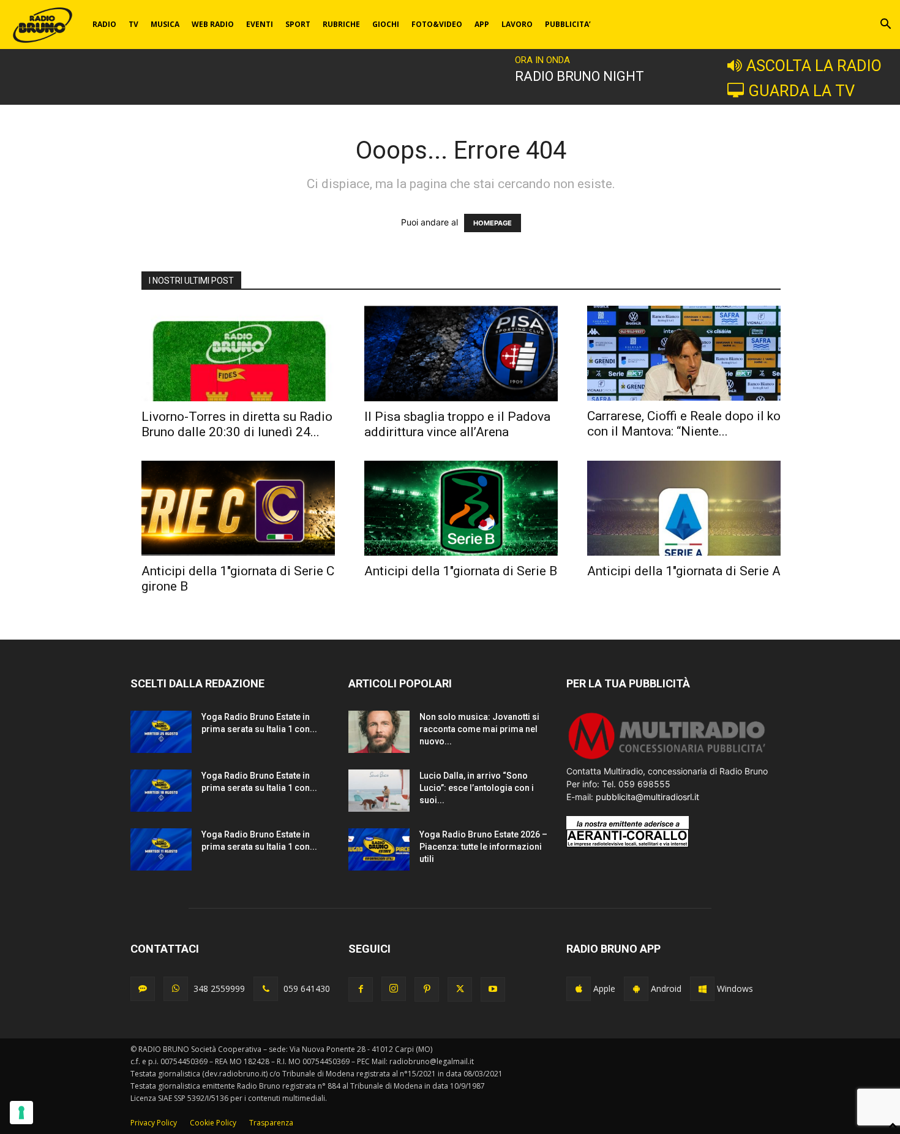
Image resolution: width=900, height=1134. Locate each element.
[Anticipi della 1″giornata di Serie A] (684, 508)
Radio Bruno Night (579, 76)
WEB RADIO (213, 24)
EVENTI (259, 24)
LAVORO (517, 24)
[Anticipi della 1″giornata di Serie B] (461, 508)
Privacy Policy (153, 1122)
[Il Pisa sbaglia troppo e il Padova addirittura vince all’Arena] (461, 353)
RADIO (104, 24)
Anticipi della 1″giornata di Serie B (460, 571)
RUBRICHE (341, 24)
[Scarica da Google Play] (636, 989)
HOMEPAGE (492, 223)
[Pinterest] (426, 989)
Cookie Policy (213, 1122)
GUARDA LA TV (801, 90)
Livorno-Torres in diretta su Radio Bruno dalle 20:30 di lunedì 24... (236, 424)
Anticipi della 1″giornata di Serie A (684, 571)
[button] (885, 25)
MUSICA (165, 24)
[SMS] (142, 989)
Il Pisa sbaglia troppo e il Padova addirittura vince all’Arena (457, 424)
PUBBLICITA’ (568, 24)
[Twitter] (460, 989)
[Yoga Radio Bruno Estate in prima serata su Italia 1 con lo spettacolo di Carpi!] (161, 732)
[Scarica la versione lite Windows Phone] (702, 989)
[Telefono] (265, 989)
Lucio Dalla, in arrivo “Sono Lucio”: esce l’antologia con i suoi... (476, 788)
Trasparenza (271, 1122)
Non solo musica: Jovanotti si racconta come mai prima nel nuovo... (479, 729)
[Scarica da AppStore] (578, 989)
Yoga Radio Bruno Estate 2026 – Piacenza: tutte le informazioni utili (483, 847)
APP (481, 24)
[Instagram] (393, 989)
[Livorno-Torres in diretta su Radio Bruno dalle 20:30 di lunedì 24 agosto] (238, 353)
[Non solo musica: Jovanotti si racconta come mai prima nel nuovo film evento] (379, 732)
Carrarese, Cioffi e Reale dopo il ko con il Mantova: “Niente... (684, 424)
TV (133, 24)
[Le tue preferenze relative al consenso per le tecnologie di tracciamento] (21, 1112)
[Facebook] (360, 989)
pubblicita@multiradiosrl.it (647, 797)
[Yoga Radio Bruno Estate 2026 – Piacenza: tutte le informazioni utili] (379, 849)
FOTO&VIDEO (436, 24)
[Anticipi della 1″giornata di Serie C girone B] (238, 508)
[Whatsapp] (175, 989)
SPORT (297, 24)
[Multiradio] (667, 758)
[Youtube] (493, 989)
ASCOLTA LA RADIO (814, 65)
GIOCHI (385, 24)
